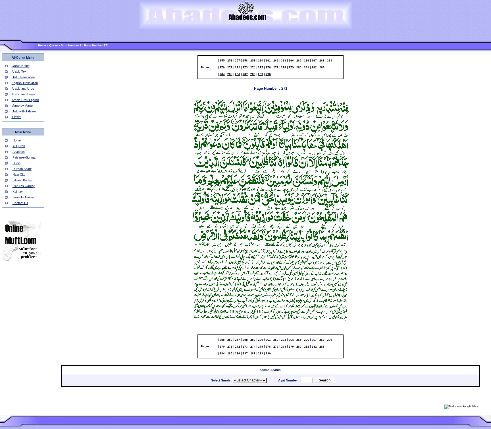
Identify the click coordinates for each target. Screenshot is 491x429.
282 (314, 67)
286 (237, 74)
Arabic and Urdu (23, 88)
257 (237, 60)
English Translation (25, 83)
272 (237, 67)
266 (306, 60)
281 (306, 67)
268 (321, 60)
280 (298, 67)
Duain (16, 163)
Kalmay (18, 191)
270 (222, 67)
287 (245, 74)
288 (252, 74)
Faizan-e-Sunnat (24, 157)
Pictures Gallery (24, 186)
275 (260, 67)
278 (283, 67)
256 (229, 60)
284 (222, 74)
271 (229, 67)
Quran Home (21, 65)
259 (252, 60)
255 (222, 60)
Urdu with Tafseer (24, 111)
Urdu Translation (23, 77)
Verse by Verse (22, 105)
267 (314, 60)
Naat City (19, 174)
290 (268, 74)
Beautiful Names (24, 197)
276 (268, 67)
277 (275, 67)
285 (229, 74)
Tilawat (16, 117)
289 (260, 74)
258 (245, 60)
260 (260, 60)
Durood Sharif (22, 169)
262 (275, 60)
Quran (53, 45)
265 (298, 60)
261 (268, 60)
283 (321, 67)
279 (291, 67)
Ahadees (19, 151)
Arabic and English (24, 94)
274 (252, 67)
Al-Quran (19, 146)
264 (291, 60)
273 (245, 67)
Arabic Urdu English (25, 100)
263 (283, 60)
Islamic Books (22, 180)
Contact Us (20, 203)
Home (42, 45)
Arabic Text (19, 71)
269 (329, 60)
